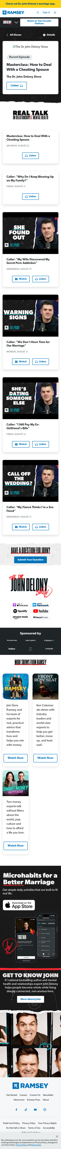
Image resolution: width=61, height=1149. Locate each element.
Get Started (11, 1095)
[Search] (37, 12)
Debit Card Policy (11, 1123)
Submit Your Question (30, 560)
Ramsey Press (33, 1100)
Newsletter (48, 1095)
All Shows (15, 35)
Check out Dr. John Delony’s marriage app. (30, 4)
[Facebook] (16, 1109)
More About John (30, 999)
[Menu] (55, 12)
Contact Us (35, 1095)
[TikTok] (25, 1109)
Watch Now (16, 758)
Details (51, 35)
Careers (23, 1095)
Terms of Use (36, 1145)
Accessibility (49, 1128)
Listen (15, 85)
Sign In (46, 12)
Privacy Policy (21, 1145)
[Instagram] (44, 1109)
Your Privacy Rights (47, 1123)
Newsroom (19, 1100)
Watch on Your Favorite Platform (39, 22)
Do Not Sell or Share (16, 1128)
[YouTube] (35, 1109)
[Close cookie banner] (57, 1136)
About (46, 1100)
